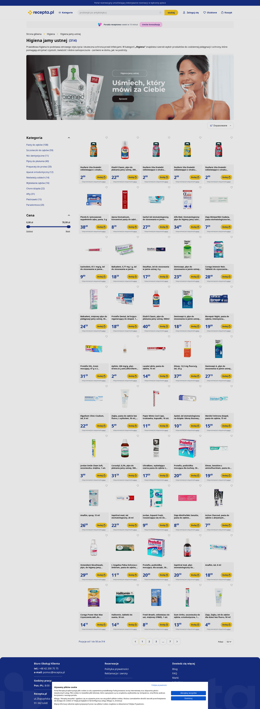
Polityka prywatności (159, 685)
